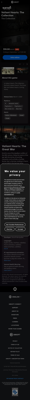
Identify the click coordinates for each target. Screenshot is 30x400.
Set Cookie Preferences (15, 224)
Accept (20, 229)
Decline (9, 229)
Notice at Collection (16, 189)
